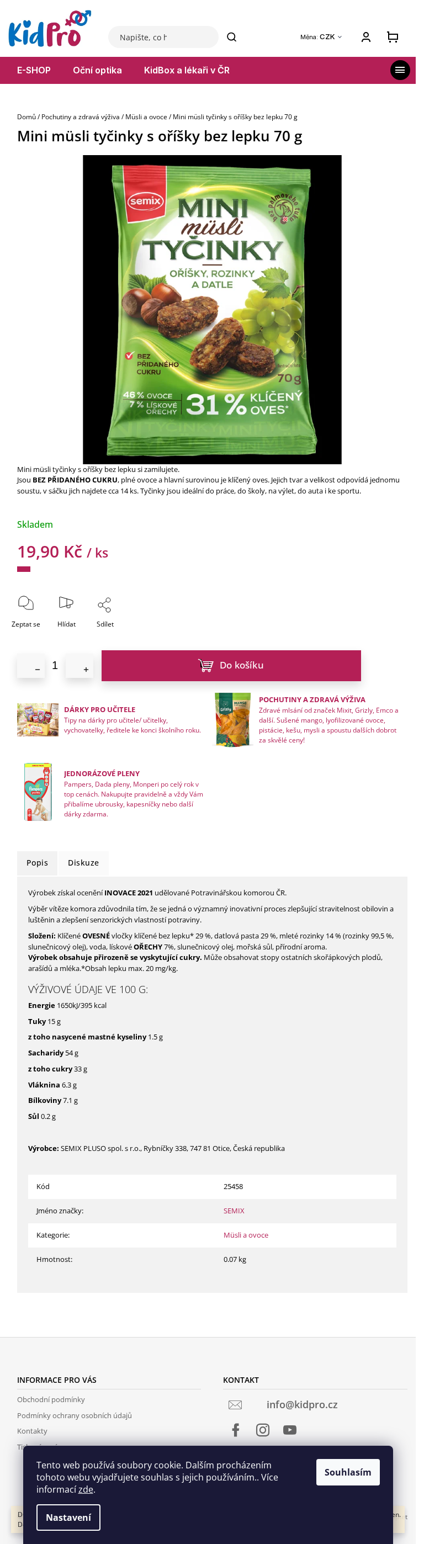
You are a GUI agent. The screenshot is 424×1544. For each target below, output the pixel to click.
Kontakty (32, 1431)
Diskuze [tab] (83, 862)
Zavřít (135, 639)
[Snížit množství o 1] (31, 666)
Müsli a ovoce (246, 1235)
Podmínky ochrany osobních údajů (74, 1415)
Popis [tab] (37, 862)
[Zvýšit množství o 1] (79, 666)
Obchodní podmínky (51, 1399)
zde (85, 1489)
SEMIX (234, 1211)
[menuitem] (34, 70)
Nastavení (68, 1517)
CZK (328, 37)
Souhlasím (348, 1472)
